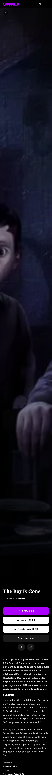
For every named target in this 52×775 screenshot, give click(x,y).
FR (40, 4)
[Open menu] (47, 4)
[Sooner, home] (11, 4)
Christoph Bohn (18, 598)
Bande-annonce (26, 638)
